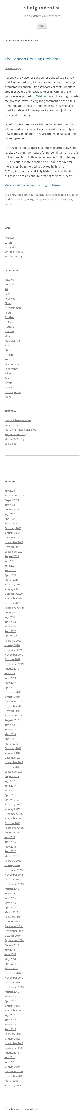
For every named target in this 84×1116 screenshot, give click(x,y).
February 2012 (13, 1034)
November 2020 (14, 598)
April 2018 (10, 739)
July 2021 (10, 561)
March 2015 (11, 912)
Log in (8, 242)
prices (43, 199)
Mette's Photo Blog (16, 434)
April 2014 (10, 963)
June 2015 (10, 898)
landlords (10, 199)
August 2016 (12, 832)
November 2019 (14, 654)
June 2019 (10, 678)
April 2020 (10, 631)
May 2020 (10, 626)
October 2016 (12, 823)
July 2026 (10, 490)
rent (50, 199)
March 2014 (11, 968)
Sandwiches (11, 369)
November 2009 (14, 1076)
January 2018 (12, 753)
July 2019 (10, 673)
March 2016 (11, 856)
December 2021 (14, 537)
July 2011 (10, 1057)
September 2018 (14, 715)
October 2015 (12, 879)
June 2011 (10, 1062)
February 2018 (13, 748)
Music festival (12, 340)
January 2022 (12, 533)
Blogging (10, 298)
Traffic (8, 383)
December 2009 (14, 1071)
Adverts (9, 280)
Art (6, 289)
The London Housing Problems (32, 58)
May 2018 (10, 734)
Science (9, 373)
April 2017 (10, 795)
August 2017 (12, 776)
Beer (7, 294)
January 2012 (12, 1038)
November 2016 (14, 818)
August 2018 (12, 720)
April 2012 (10, 1029)
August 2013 (12, 991)
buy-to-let (72, 194)
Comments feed (14, 251)
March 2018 (11, 743)
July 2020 (10, 617)
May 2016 (10, 846)
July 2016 (10, 837)
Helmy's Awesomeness (18, 420)
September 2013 (14, 987)
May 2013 (10, 996)
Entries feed (11, 247)
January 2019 (12, 696)
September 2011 (14, 1048)
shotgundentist (42, 8)
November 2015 (14, 874)
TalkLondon (43, 96)
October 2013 (12, 982)
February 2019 (13, 692)
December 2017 (14, 757)
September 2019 (14, 664)
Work (8, 397)
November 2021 (14, 542)
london (21, 199)
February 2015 (13, 917)
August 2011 (12, 1052)
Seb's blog (10, 443)
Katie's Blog (11, 425)
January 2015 (12, 921)
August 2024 (12, 500)
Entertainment (13, 308)
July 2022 (10, 514)
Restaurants (12, 364)
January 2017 (12, 809)
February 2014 (13, 973)
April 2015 (10, 907)
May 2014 (10, 959)
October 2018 (12, 711)
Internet (9, 331)
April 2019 (10, 687)
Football (9, 317)
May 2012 (10, 1024)
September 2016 (14, 828)
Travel (8, 387)
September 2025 (14, 495)
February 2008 (13, 1085)
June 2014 (10, 954)
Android (9, 284)
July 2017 (10, 781)
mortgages (32, 199)
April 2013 (10, 1001)
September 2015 (14, 884)
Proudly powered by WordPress (22, 1109)
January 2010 (12, 1066)
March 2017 (11, 799)
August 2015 (12, 888)
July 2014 (10, 949)
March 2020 (11, 636)
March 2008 (11, 1080)
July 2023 (10, 504)
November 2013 (14, 977)
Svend (8, 204)
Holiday (9, 322)
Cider (8, 303)
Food (8, 312)
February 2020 (13, 640)
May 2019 (10, 682)
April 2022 (10, 519)
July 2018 (10, 725)
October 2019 (12, 659)
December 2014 (14, 926)
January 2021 (12, 589)
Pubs (8, 359)
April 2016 (10, 851)
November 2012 (14, 1010)
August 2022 (12, 509)
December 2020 (14, 593)
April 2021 (10, 575)
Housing (38, 194)
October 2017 (12, 767)
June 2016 (10, 842)
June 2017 (10, 785)
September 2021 (14, 551)
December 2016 (14, 814)
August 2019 (12, 668)
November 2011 (14, 1043)
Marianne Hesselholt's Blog (20, 429)
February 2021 (13, 584)
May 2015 (10, 903)
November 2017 (14, 762)
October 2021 (12, 547)
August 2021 (12, 556)
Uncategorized (13, 392)
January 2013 (12, 1006)
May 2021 (10, 570)
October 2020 (12, 603)
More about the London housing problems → (34, 185)
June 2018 (10, 729)
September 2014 (14, 940)
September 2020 (14, 608)
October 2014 (12, 935)
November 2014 (14, 931)
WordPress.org (13, 256)
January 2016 (12, 865)
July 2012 (10, 1015)
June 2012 (10, 1020)
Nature (9, 345)
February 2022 (13, 528)
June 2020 (10, 622)
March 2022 (11, 523)
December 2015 (14, 870)
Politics (48, 194)
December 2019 (14, 650)
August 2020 (12, 612)
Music (8, 336)
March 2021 (11, 579)
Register (9, 237)
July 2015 (10, 893)
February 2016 (13, 860)
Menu (42, 25)
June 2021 (10, 565)
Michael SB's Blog (15, 439)
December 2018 (14, 701)
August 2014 (12, 945)
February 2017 (13, 804)
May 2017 (10, 790)
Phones (9, 350)
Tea (7, 378)
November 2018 (14, 706)
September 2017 (14, 771)
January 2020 (12, 645)
